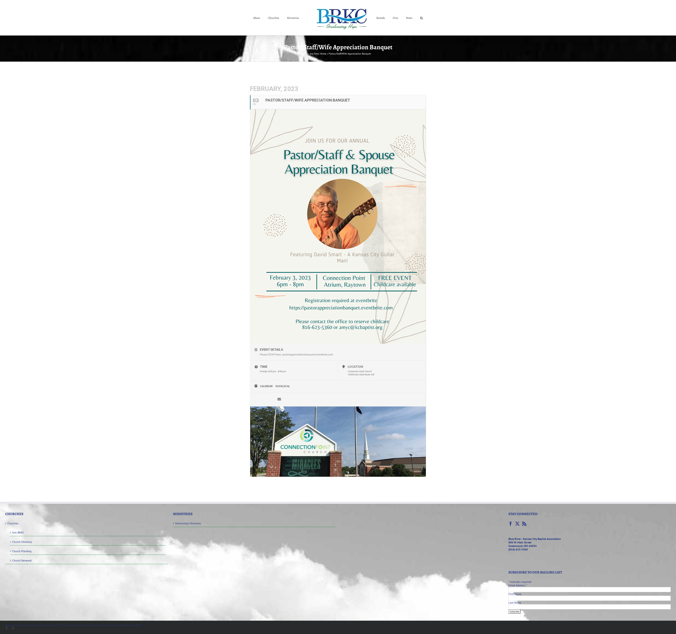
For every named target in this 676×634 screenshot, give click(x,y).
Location (355, 366)
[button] (407, 17)
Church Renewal (22, 560)
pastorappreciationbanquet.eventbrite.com (308, 354)
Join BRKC (18, 532)
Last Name (514, 602)
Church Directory (22, 542)
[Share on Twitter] (268, 399)
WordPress (93, 625)
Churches (12, 523)
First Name (514, 594)
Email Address (517, 585)
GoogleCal (282, 386)
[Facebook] (510, 524)
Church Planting (22, 551)
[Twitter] (517, 524)
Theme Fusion (105, 625)
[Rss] (524, 524)
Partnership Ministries (188, 523)
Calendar (266, 386)
